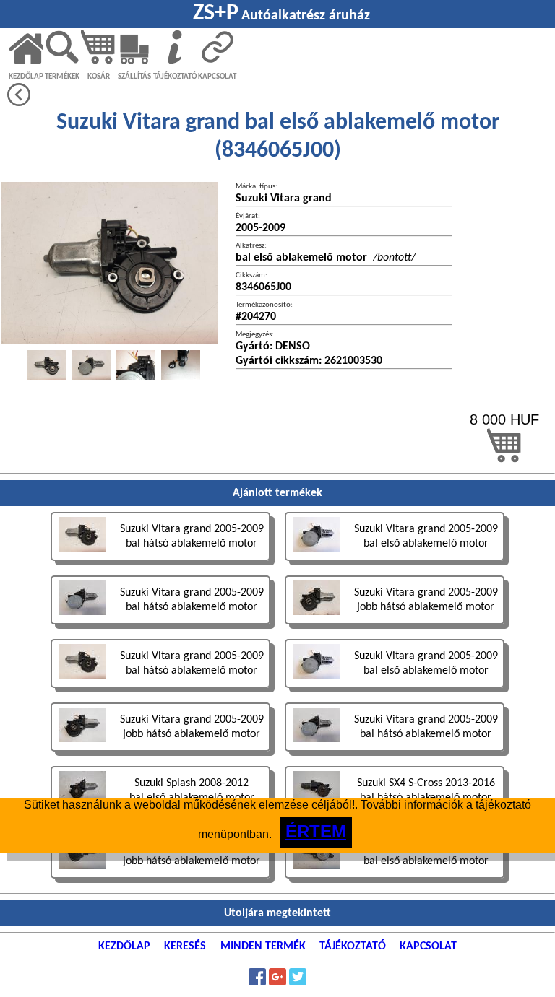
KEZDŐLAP (26, 77)
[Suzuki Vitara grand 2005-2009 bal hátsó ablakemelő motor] (162, 563)
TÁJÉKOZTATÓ (175, 77)
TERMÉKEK (62, 77)
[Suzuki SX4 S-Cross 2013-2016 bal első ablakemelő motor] (394, 880)
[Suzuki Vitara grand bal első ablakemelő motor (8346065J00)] (46, 365)
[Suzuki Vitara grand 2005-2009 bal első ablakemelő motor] (394, 563)
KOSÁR (98, 77)
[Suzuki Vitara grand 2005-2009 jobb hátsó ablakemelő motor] (394, 626)
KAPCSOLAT (217, 77)
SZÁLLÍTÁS (134, 77)
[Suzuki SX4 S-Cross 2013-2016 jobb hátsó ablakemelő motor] (162, 880)
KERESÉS (185, 946)
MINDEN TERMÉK (263, 946)
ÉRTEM (315, 831)
